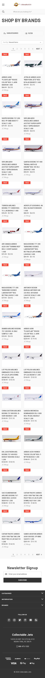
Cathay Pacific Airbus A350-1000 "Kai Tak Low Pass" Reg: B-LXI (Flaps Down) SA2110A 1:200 (33, 497)
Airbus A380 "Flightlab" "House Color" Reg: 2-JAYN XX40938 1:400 (9, 81)
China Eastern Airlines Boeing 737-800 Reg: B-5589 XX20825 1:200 (11, 413)
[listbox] (25, 42)
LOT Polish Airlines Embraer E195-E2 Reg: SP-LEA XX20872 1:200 (32, 372)
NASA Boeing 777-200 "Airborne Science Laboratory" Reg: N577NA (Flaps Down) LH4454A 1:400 (32, 249)
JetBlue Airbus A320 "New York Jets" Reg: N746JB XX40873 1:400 (32, 79)
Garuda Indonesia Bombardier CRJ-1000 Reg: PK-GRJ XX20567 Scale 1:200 (33, 415)
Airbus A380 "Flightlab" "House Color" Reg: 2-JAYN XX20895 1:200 (31, 332)
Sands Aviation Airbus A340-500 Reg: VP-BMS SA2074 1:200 (33, 536)
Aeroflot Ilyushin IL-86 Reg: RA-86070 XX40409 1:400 (33, 208)
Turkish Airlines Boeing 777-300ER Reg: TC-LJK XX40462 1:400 (11, 208)
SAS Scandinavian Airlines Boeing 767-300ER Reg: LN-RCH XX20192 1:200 (10, 497)
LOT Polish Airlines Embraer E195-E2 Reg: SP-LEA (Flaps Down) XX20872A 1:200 (10, 373)
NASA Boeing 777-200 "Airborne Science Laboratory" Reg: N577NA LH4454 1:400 (10, 291)
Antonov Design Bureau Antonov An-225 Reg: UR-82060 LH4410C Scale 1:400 (32, 291)
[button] (12, 33)
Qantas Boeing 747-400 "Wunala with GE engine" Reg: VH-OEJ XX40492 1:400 (33, 166)
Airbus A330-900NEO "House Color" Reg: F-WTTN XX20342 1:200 (32, 454)
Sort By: (5, 42)
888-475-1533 (23, 646)
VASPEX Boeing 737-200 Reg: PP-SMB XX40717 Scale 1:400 (11, 120)
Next (38, 49)
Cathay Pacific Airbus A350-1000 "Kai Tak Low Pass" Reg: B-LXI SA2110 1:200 (11, 538)
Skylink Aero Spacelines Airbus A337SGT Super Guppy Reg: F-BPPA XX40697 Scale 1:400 (32, 123)
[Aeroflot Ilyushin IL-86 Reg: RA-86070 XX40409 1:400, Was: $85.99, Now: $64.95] (33, 192)
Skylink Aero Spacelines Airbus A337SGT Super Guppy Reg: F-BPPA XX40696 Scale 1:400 (10, 167)
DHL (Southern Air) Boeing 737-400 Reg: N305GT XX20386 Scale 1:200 (11, 456)
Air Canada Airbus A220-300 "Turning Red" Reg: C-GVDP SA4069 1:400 (11, 248)
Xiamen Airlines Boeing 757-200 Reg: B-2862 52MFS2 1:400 (11, 331)
